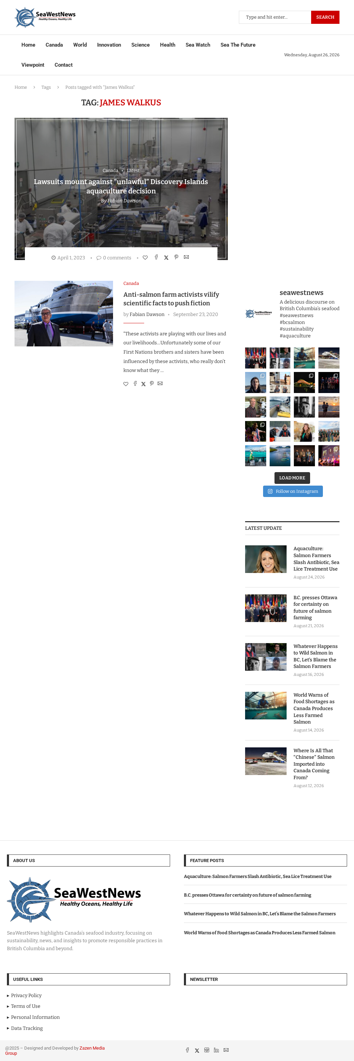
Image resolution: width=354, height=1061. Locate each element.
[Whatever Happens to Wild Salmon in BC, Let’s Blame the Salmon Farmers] (266, 657)
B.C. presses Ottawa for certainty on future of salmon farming (315, 608)
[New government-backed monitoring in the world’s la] (280, 455)
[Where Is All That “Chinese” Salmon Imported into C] (328, 358)
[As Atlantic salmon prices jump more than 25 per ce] (304, 382)
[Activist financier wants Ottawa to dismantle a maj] (304, 407)
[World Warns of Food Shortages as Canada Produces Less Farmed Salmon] (266, 705)
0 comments (117, 258)
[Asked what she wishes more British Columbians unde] (280, 407)
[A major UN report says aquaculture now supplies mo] (255, 455)
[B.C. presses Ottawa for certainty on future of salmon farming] (266, 608)
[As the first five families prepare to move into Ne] (255, 431)
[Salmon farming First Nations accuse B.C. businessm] (328, 382)
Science (140, 45)
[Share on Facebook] (157, 257)
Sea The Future (238, 45)
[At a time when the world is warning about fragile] (304, 358)
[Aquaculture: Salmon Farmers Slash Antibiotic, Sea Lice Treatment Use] (266, 559)
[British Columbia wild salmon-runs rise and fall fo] (280, 358)
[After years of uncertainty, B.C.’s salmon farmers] (328, 455)
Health (167, 45)
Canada (54, 45)
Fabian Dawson (124, 201)
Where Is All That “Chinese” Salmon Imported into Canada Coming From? (314, 764)
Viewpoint (32, 65)
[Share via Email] (187, 257)
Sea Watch (198, 45)
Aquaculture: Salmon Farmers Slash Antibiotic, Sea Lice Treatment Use (316, 559)
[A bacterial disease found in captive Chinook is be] (255, 407)
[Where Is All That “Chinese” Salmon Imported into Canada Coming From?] (266, 761)
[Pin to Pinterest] (177, 257)
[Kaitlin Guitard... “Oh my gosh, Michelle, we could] (304, 431)
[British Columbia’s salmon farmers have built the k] (328, 431)
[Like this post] (146, 257)
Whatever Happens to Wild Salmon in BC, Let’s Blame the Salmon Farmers (316, 656)
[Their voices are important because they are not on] (280, 431)
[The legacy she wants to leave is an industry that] (328, 407)
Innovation (109, 45)
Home (28, 45)
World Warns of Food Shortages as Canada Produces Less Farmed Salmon (314, 708)
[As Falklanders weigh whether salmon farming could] (255, 382)
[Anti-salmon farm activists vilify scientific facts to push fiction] (64, 313)
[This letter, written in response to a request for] (304, 455)
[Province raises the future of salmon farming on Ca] (255, 358)
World (80, 45)
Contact (64, 65)
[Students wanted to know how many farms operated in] (280, 382)
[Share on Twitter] (167, 257)
